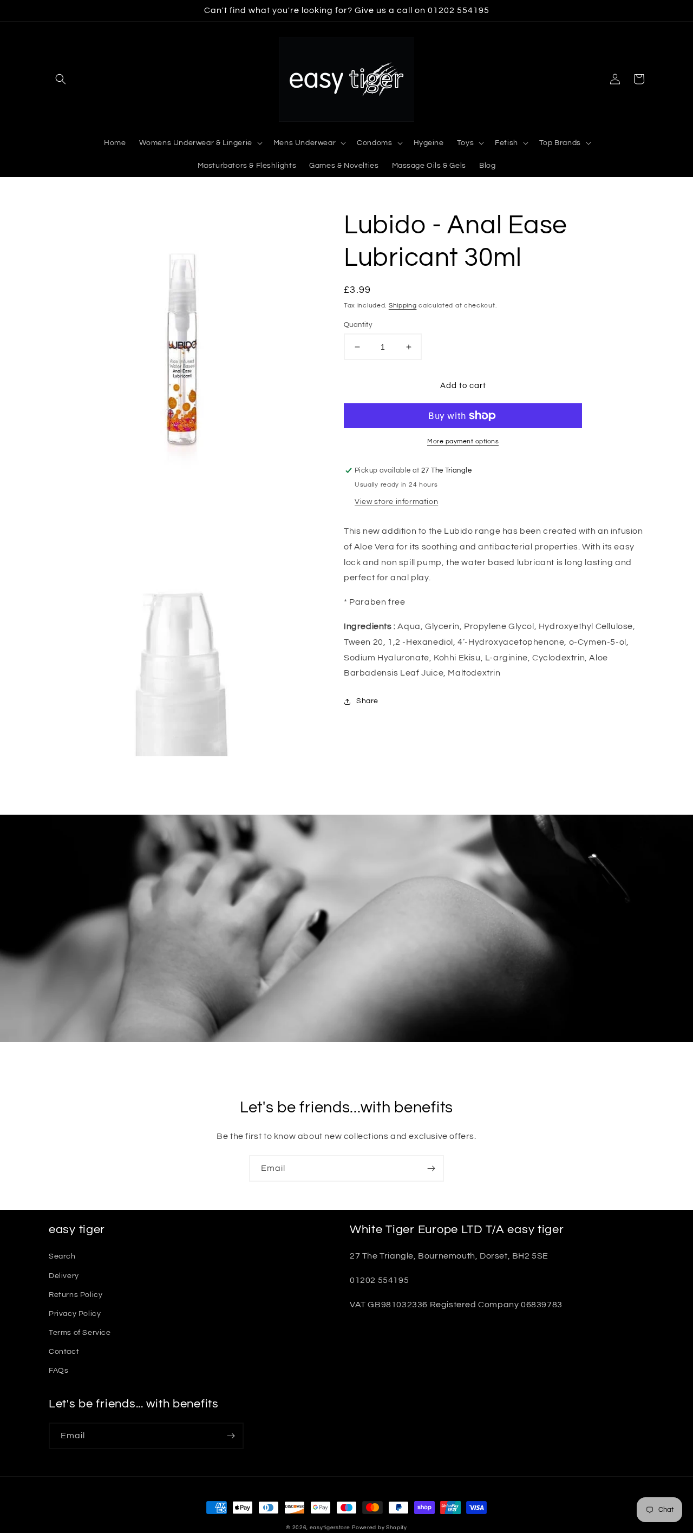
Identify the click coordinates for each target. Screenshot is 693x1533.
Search (62, 1256)
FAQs (58, 1370)
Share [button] (367, 701)
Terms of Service (80, 1333)
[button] (61, 79)
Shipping (403, 305)
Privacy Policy (75, 1314)
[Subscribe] (431, 1168)
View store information (396, 502)
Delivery (64, 1276)
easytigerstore (330, 1527)
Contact (64, 1351)
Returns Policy (75, 1295)
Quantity (358, 325)
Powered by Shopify (379, 1527)
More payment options (463, 441)
